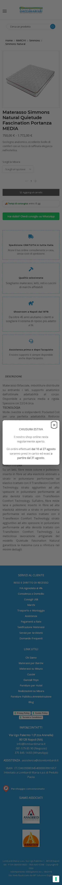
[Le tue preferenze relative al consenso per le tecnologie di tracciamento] (56, 879)
